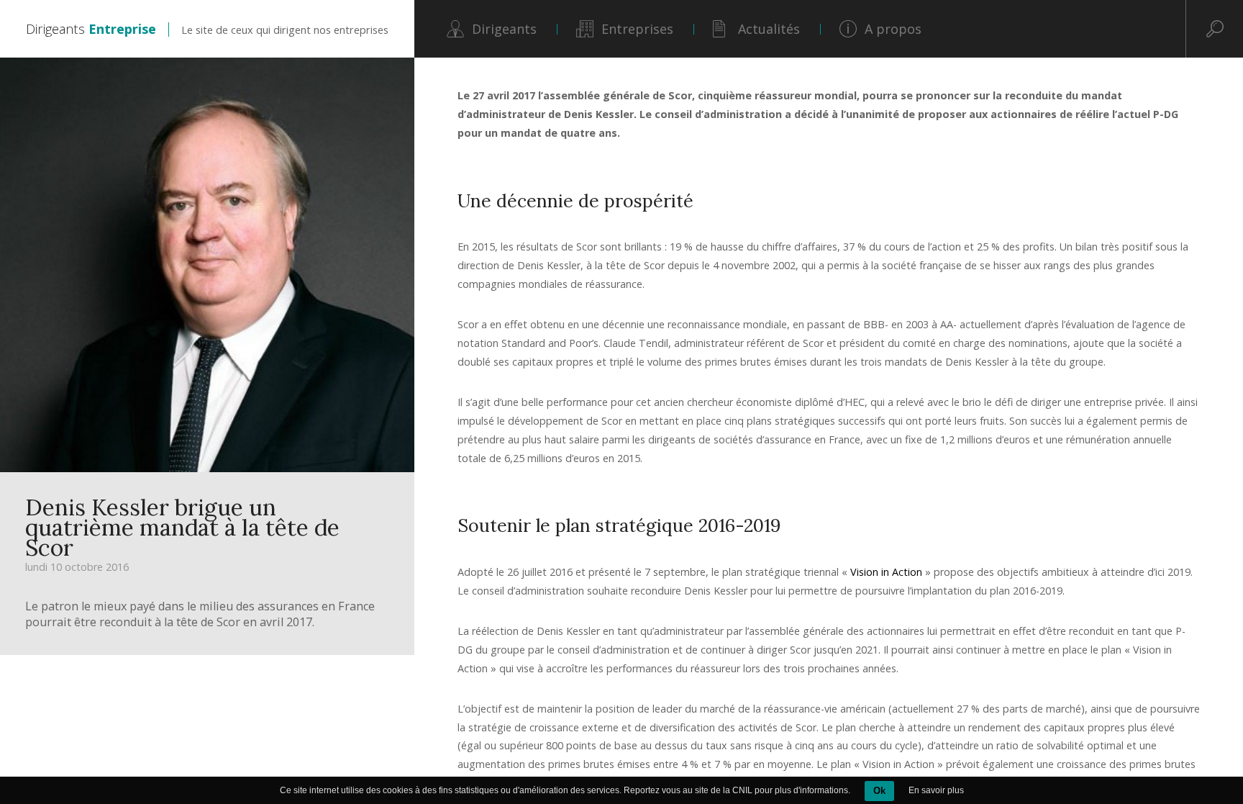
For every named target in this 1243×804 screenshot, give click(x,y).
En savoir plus (936, 790)
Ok (879, 790)
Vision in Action (887, 572)
